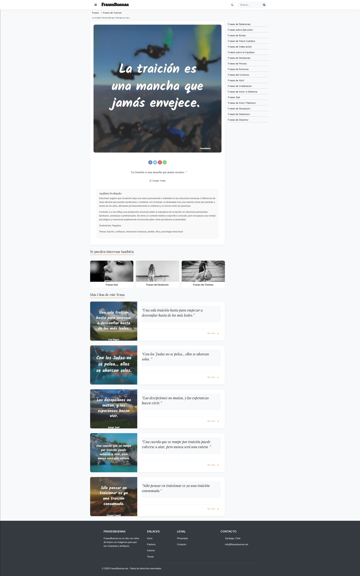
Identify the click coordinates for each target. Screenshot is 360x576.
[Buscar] (264, 5)
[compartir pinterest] (160, 162)
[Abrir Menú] (95, 5)
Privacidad (182, 538)
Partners (151, 544)
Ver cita (211, 333)
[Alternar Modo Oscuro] (232, 5)
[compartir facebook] (150, 162)
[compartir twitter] (155, 162)
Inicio (149, 538)
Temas (150, 556)
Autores (151, 550)
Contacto (181, 544)
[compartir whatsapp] (165, 162)
